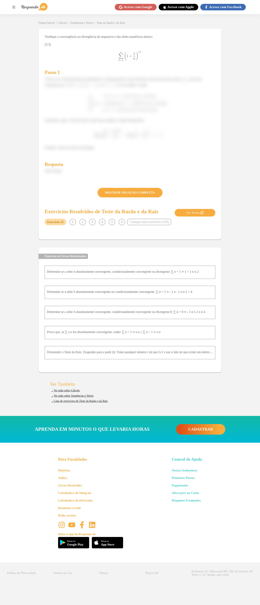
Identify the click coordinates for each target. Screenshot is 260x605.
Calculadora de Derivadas (75, 500)
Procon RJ (151, 573)
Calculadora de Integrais (74, 493)
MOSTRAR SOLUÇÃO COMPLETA (130, 192)
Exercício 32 (55, 222)
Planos (103, 573)
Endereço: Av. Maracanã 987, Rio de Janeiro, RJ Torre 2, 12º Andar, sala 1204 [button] (222, 573)
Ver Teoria (192, 212)
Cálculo (62, 22)
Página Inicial (46, 22)
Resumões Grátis (69, 508)
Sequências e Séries (81, 22)
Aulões (62, 477)
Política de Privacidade (21, 573)
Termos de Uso (62, 573)
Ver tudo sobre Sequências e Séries (73, 395)
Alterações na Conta (185, 493)
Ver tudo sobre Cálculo (67, 390)
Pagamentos (180, 485)
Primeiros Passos (183, 477)
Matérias (64, 470)
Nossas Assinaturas (184, 470)
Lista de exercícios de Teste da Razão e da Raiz (81, 401)
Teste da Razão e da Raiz (110, 22)
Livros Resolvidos (70, 485)
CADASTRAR (200, 429)
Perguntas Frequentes (186, 500)
